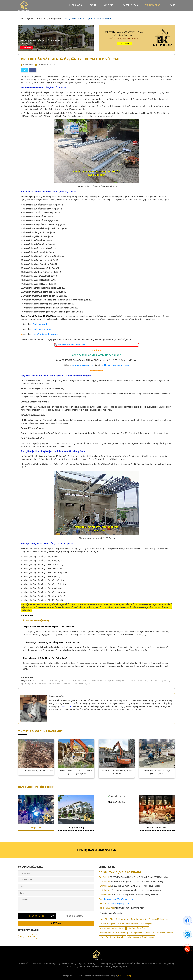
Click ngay (96, 490)
